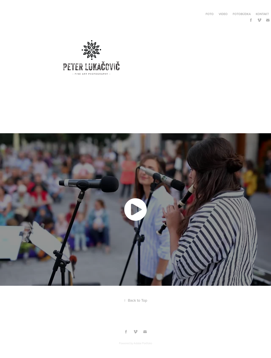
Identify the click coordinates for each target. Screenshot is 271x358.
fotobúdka (242, 14)
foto (210, 14)
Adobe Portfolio (143, 343)
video (223, 14)
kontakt (262, 14)
